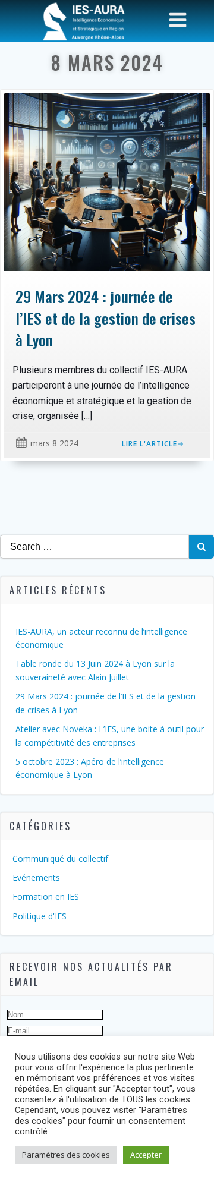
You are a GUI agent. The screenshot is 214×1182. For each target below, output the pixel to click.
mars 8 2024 (54, 443)
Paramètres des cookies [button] (66, 1154)
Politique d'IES (39, 916)
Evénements (36, 877)
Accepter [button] (146, 1154)
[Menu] (178, 20)
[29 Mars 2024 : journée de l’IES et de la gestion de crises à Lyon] (107, 181)
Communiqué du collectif (60, 858)
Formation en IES (45, 896)
